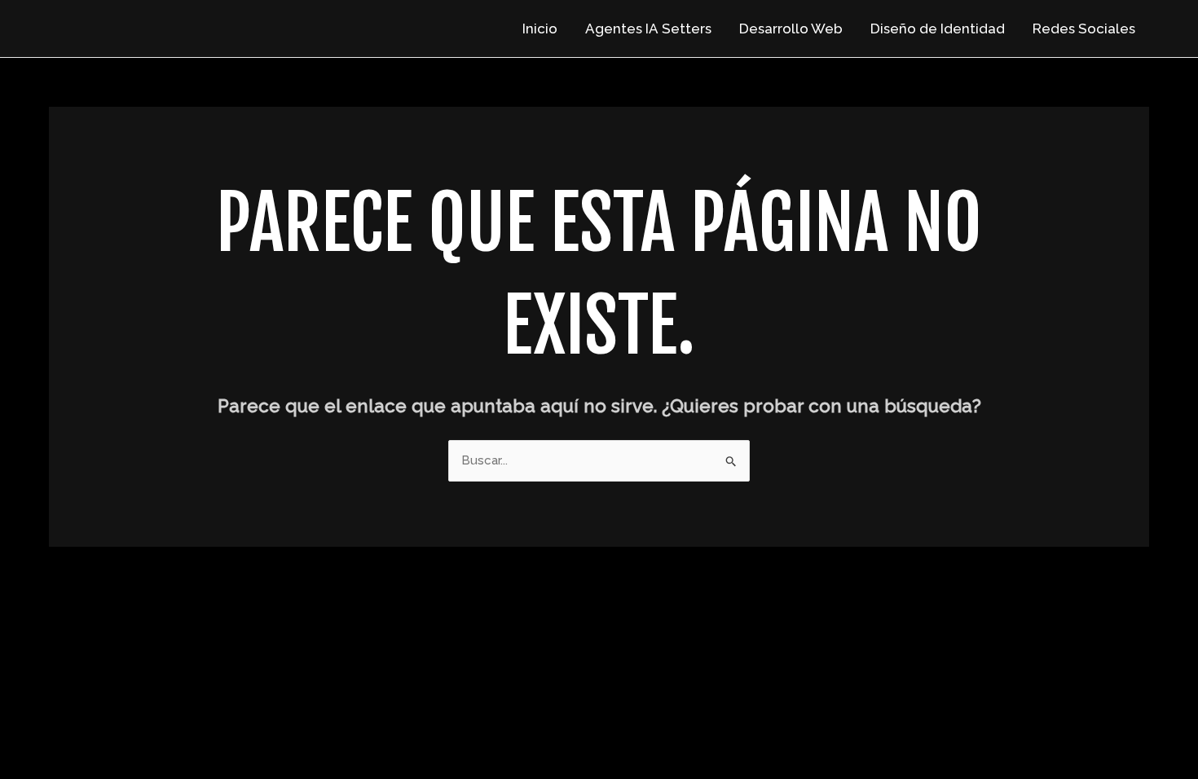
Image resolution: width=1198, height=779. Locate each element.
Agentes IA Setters (648, 28)
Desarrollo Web (791, 28)
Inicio (539, 28)
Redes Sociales (1084, 28)
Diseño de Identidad (937, 28)
